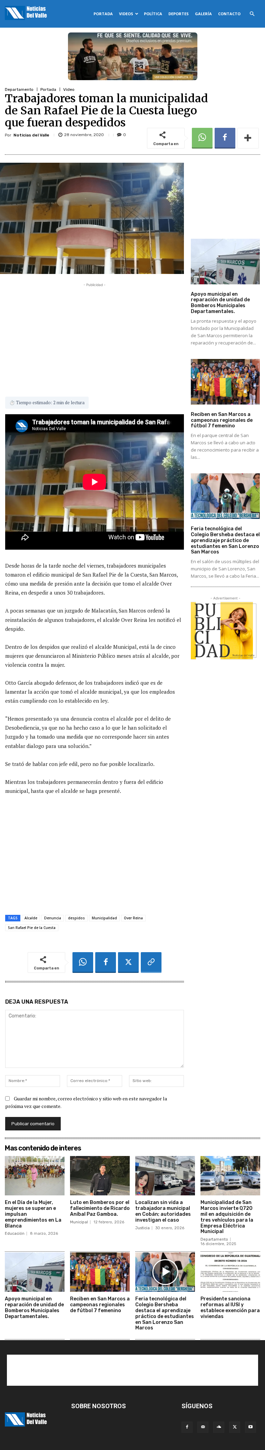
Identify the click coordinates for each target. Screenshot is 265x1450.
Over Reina (133, 918)
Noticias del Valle (31, 135)
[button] (252, 14)
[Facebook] (225, 138)
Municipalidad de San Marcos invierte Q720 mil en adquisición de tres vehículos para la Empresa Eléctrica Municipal (226, 1217)
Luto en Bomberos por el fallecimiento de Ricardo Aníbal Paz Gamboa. (100, 1208)
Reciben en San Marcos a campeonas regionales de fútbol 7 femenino (222, 420)
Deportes (178, 13)
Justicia (142, 1228)
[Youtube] (250, 1427)
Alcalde (30, 918)
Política (153, 13)
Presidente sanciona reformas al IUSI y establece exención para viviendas (230, 1307)
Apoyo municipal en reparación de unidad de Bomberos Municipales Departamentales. (220, 302)
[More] (248, 138)
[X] (128, 962)
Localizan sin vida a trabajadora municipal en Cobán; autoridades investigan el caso (163, 1211)
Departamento (19, 89)
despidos (76, 918)
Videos (126, 13)
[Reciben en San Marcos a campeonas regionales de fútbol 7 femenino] (225, 382)
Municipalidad (104, 918)
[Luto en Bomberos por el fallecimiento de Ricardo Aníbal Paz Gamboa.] (100, 1175)
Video (69, 89)
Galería (203, 13)
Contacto (229, 13)
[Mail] (202, 1427)
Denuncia (52, 918)
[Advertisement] (94, 336)
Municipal (79, 1222)
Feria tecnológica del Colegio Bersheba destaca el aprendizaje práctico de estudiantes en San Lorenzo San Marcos (225, 540)
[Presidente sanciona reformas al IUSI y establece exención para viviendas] (230, 1272)
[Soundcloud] (218, 1427)
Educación (14, 1233)
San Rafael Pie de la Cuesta (32, 927)
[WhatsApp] (202, 138)
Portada (103, 13)
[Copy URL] (151, 962)
